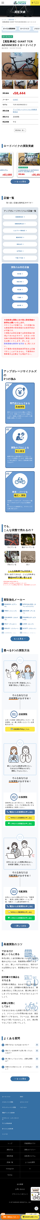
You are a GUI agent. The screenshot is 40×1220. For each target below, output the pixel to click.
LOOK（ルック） (29, 624)
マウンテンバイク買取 (9, 1107)
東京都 (19, 273)
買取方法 (10, 1150)
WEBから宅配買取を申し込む (21, 912)
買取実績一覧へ (20, 130)
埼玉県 (19, 289)
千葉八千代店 (19, 258)
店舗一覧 (10, 1162)
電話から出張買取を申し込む (21, 812)
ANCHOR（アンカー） (29, 612)
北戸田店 (19, 251)
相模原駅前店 (19, 217)
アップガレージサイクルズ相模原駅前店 (25, 111)
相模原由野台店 (19, 223)
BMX (21, 1096)
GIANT (15, 99)
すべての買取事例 (9, 28)
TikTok (9, 1175)
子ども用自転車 (7, 1123)
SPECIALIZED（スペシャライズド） (29, 605)
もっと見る (21, 181)
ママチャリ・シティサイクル (10, 1118)
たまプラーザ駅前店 (19, 230)
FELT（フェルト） (10, 624)
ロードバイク (24, 28)
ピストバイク (24, 1102)
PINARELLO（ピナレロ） (29, 618)
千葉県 (19, 297)
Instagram (10, 1169)
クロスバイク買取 (7, 1102)
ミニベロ (5, 1134)
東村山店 (19, 244)
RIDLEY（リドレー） (11, 628)
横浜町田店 (19, 237)
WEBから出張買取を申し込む (21, 818)
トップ (4, 19)
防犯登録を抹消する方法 (14, 343)
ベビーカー (23, 1107)
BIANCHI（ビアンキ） (10, 605)
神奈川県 (19, 281)
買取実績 (11, 19)
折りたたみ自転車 (7, 1128)
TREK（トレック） (11, 611)
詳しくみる (21, 926)
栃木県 (19, 305)
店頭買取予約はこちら (21, 729)
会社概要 (20, 1184)
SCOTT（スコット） (30, 628)
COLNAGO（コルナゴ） (11, 618)
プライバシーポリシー (20, 1194)
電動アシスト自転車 (8, 1112)
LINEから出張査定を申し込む (21, 823)
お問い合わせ (20, 1189)
